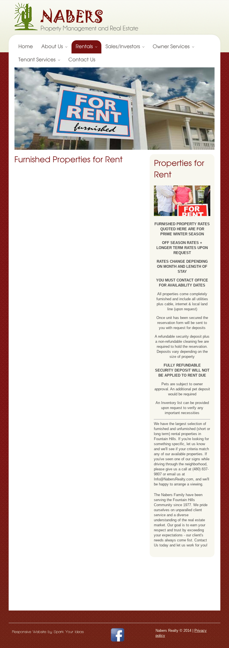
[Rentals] (86, 46)
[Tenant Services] (39, 60)
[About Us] (54, 46)
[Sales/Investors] (125, 46)
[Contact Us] (82, 60)
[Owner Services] (173, 46)
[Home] (25, 46)
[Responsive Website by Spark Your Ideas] (48, 631)
